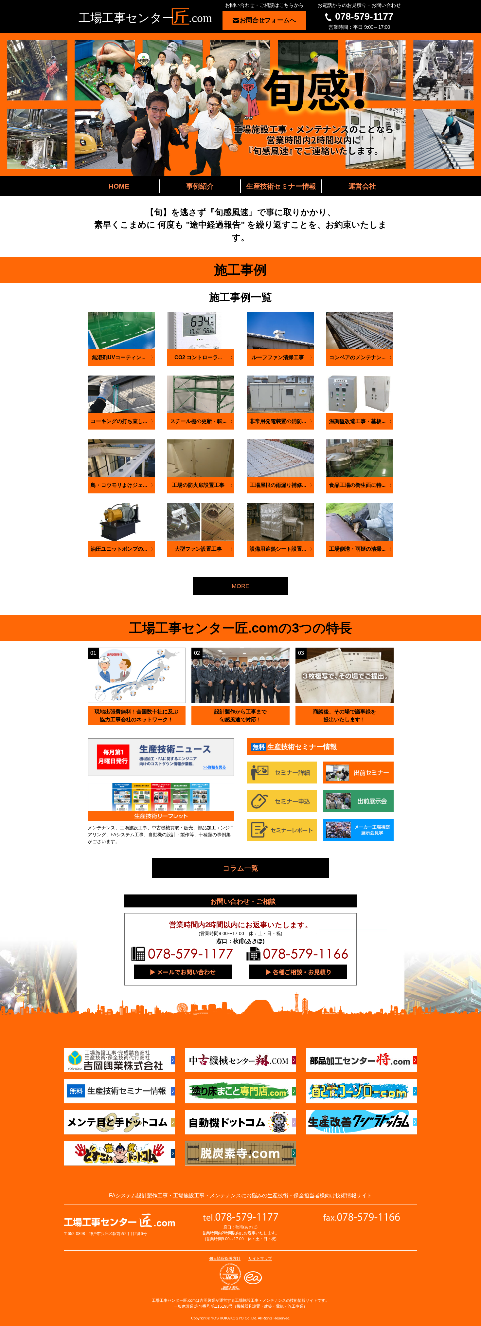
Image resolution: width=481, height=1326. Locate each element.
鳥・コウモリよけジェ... (119, 485)
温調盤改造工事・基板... (357, 421)
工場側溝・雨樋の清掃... (357, 549)
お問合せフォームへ (268, 20)
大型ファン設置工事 (198, 549)
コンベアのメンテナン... (357, 357)
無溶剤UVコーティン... (118, 357)
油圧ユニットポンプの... (119, 549)
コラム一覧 (240, 868)
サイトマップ (260, 1258)
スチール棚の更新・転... (198, 421)
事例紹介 (200, 186)
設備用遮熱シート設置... (278, 549)
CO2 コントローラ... (198, 357)
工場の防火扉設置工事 (198, 485)
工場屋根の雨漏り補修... (278, 485)
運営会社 (362, 186)
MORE (240, 586)
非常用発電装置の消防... (278, 421)
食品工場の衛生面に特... (357, 485)
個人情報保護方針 (224, 1258)
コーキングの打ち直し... (119, 421)
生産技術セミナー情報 (281, 186)
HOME (119, 186)
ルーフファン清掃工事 (278, 357)
